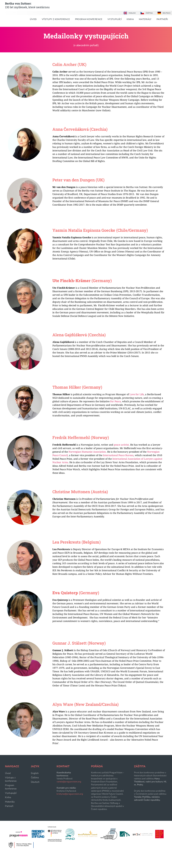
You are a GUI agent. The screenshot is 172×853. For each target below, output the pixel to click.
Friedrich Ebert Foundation (104, 781)
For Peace (115, 401)
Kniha (130, 19)
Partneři (162, 19)
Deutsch (35, 782)
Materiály (145, 19)
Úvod (33, 19)
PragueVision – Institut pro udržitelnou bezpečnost (107, 775)
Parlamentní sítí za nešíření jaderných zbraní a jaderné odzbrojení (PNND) (104, 787)
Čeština (35, 777)
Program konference (88, 19)
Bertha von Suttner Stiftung (104, 803)
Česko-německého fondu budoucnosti (106, 798)
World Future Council (112, 793)
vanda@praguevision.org (69, 781)
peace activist (121, 444)
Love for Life (137, 394)
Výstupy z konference (56, 19)
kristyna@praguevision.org (70, 793)
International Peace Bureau (118, 455)
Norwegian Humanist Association (87, 451)
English (35, 773)
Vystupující (115, 19)
